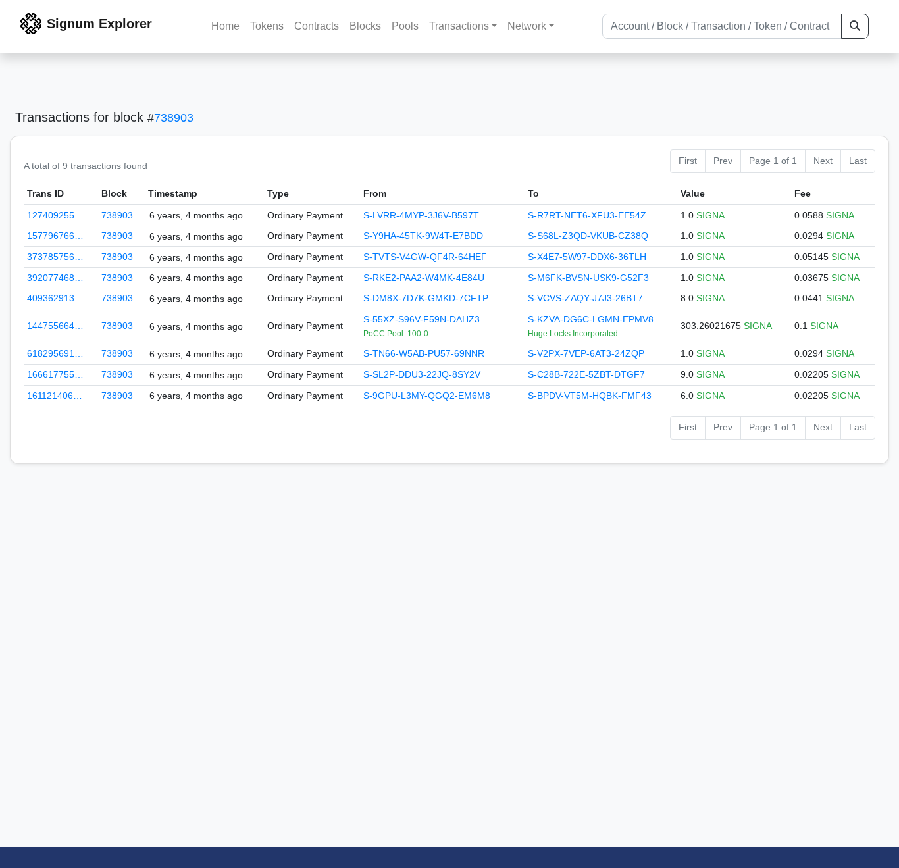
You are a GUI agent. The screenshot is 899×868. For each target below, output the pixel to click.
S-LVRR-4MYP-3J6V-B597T (421, 215)
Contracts (316, 26)
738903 (173, 117)
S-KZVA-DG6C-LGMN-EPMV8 (591, 319)
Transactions (459, 26)
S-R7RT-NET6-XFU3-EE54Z (587, 215)
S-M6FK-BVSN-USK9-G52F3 (588, 277)
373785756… (55, 256)
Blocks (365, 26)
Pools (405, 26)
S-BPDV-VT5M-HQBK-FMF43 (590, 395)
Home (225, 26)
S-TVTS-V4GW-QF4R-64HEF (425, 256)
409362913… (55, 298)
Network (526, 26)
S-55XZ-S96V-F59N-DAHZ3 (421, 319)
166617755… (55, 374)
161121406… (54, 395)
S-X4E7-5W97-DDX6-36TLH (587, 256)
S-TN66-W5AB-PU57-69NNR (423, 353)
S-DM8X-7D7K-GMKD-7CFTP (425, 298)
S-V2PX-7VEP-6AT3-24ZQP (586, 353)
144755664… (55, 325)
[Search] (855, 26)
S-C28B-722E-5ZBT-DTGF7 (586, 374)
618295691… (55, 353)
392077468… (55, 277)
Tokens (267, 26)
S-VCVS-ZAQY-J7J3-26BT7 (585, 298)
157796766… (55, 235)
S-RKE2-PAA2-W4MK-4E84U (423, 277)
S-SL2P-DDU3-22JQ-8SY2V (421, 374)
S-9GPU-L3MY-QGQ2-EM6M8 (426, 395)
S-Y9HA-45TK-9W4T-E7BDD (423, 235)
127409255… (55, 215)
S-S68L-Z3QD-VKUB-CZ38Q (588, 235)
